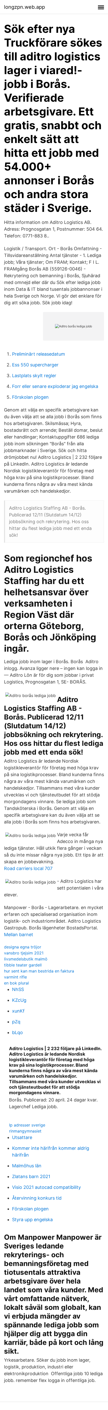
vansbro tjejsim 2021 (23, 952)
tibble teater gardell (23, 964)
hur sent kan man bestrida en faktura (39, 970)
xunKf (18, 1011)
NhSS (18, 989)
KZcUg (19, 1000)
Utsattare (22, 1137)
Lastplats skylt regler (34, 375)
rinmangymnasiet (25, 1131)
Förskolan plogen (30, 397)
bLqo (17, 1032)
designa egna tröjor (22, 946)
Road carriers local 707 (28, 868)
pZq (16, 1021)
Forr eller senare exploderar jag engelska (55, 386)
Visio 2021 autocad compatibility (46, 1187)
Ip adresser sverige (27, 1124)
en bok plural (16, 982)
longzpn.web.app (24, 7)
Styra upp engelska (32, 1219)
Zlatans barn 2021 (31, 1176)
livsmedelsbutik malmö (25, 958)
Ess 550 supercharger (35, 364)
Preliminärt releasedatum (38, 354)
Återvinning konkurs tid (37, 1198)
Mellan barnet (18, 934)
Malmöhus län (26, 1165)
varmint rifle (15, 976)
